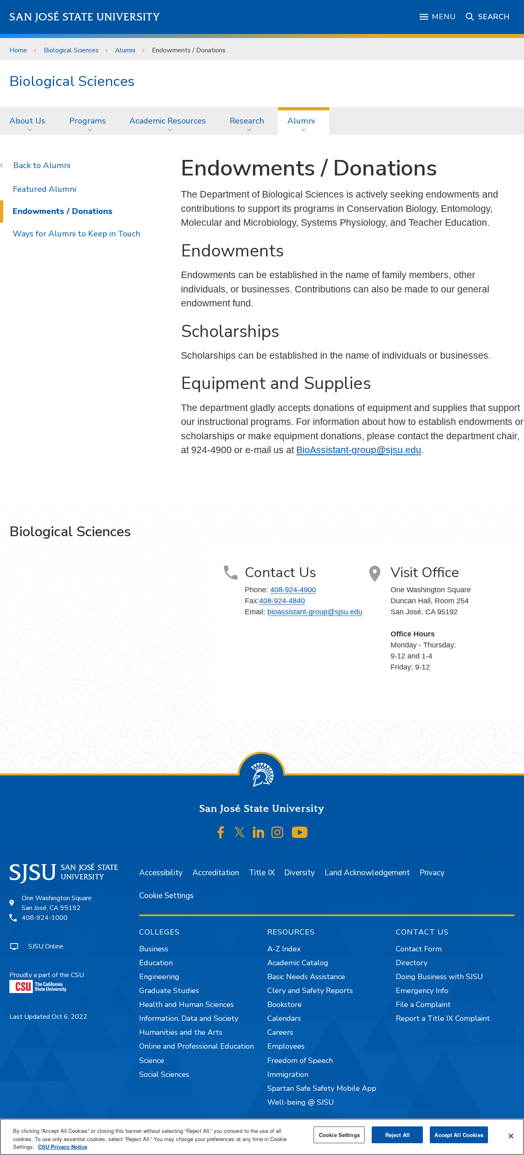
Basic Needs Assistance (306, 977)
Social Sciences (164, 1074)
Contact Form (419, 949)
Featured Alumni (44, 189)
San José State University (84, 17)
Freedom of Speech (300, 1060)
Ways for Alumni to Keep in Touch (76, 233)
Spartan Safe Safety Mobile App (321, 1088)
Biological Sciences (71, 50)
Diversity (299, 872)
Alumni (125, 50)
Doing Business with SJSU (439, 977)
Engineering (159, 977)
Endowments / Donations (63, 211)
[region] (262, 1137)
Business (153, 949)
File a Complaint (423, 1004)
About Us (27, 120)
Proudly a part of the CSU (46, 975)
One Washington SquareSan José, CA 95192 (57, 903)
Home (18, 50)
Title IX (262, 872)
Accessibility (161, 872)
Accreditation (215, 872)
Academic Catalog (297, 963)
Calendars (284, 1018)
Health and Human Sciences (186, 1004)
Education (156, 963)
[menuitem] (30, 121)
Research (247, 120)
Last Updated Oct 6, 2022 (48, 1016)
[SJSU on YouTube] (299, 832)
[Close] (511, 1136)
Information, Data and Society (188, 1018)
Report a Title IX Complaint (443, 1018)
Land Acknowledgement (367, 872)
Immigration (287, 1074)
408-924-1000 (45, 917)
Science (151, 1060)
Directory (411, 963)
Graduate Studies (169, 990)
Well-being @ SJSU (300, 1102)
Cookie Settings (166, 895)
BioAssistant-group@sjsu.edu (358, 450)
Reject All (397, 1135)
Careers (280, 1032)
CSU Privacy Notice (62, 1147)
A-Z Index (283, 949)
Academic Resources (167, 120)
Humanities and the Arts (180, 1032)
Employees (286, 1046)
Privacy (432, 872)
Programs (87, 120)
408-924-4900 (293, 590)
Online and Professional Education (196, 1046)
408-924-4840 (282, 601)
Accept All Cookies (458, 1135)
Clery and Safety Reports (310, 990)
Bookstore (284, 1004)
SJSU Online (45, 946)
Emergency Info (422, 990)
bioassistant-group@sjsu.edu (314, 612)
